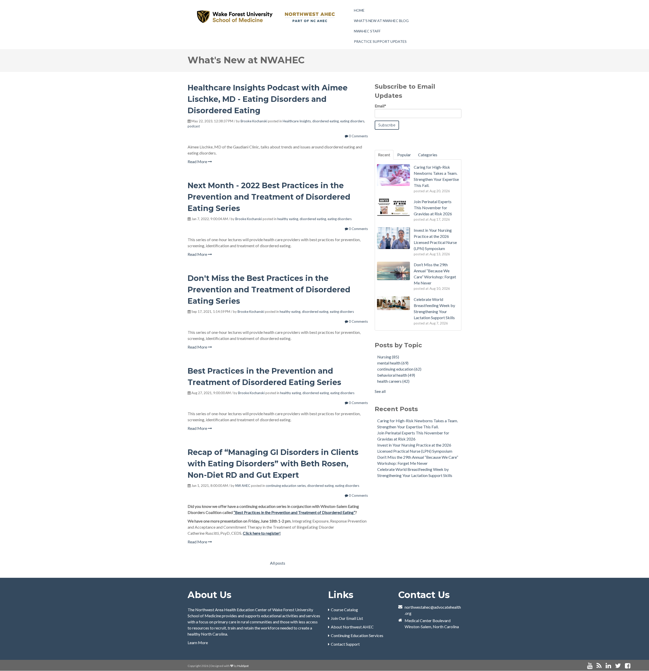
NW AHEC (242, 486)
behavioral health (396, 375)
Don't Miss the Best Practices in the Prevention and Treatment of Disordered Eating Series (269, 290)
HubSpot (243, 666)
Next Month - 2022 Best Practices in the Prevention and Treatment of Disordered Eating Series (269, 197)
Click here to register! (262, 533)
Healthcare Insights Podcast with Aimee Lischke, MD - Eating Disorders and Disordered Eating (268, 99)
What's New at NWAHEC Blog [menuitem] (381, 20)
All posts (277, 563)
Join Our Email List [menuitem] (347, 618)
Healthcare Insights (297, 121)
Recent (384, 154)
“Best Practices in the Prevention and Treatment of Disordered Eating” (294, 512)
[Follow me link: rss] (599, 666)
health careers (393, 381)
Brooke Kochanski (254, 121)
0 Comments (358, 136)
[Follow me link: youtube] (589, 666)
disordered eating (325, 121)
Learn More (198, 642)
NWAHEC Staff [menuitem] (367, 31)
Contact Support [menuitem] (345, 644)
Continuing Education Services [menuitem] (357, 635)
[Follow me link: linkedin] (608, 666)
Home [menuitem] (359, 10)
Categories (427, 154)
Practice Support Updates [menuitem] (380, 41)
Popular (404, 154)
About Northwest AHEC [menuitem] (352, 626)
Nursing (388, 356)
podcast (194, 126)
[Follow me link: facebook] (627, 666)
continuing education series (286, 486)
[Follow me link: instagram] (634, 666)
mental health (392, 362)
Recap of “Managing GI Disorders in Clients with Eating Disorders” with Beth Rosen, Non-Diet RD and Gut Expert (273, 464)
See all (380, 391)
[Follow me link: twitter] (618, 666)
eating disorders (352, 121)
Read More (198, 161)
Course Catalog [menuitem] (344, 609)
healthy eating (287, 219)
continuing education (399, 369)
